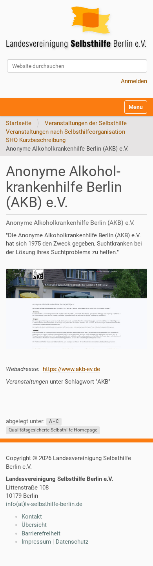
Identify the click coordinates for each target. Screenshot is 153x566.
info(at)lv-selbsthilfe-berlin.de (44, 504)
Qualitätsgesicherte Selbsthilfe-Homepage (53, 430)
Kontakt (32, 516)
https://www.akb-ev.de (71, 369)
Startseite (18, 123)
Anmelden (134, 81)
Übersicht (34, 524)
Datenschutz (72, 541)
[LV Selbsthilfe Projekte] (78, 28)
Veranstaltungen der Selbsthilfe (86, 123)
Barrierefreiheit (41, 533)
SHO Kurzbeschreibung (36, 140)
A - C (54, 421)
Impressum (36, 541)
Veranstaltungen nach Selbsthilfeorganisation (65, 131)
